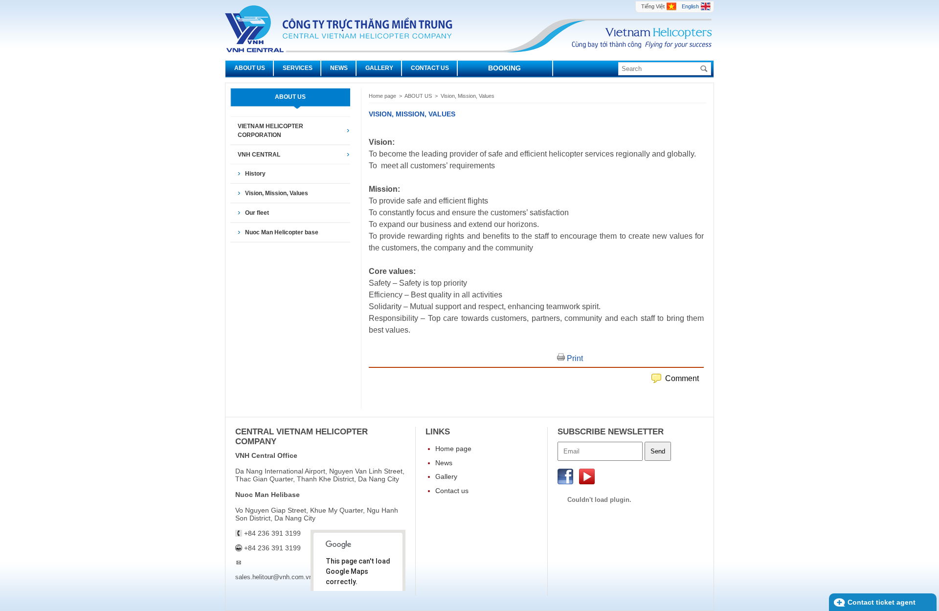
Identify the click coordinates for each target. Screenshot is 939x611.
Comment (682, 378)
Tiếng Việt (653, 6)
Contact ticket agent (882, 602)
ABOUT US (418, 96)
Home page (382, 96)
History (255, 173)
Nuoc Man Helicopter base (281, 232)
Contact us (452, 491)
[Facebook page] (566, 482)
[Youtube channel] (587, 482)
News (443, 463)
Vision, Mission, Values (276, 193)
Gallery (446, 476)
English (690, 6)
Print (574, 358)
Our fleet (257, 212)
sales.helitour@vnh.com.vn (274, 573)
